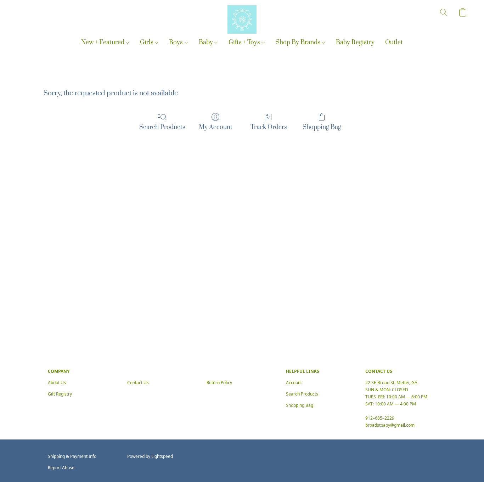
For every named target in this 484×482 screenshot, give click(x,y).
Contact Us (138, 383)
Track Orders (269, 127)
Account (294, 383)
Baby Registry (355, 42)
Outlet (394, 42)
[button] (242, 19)
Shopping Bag (322, 127)
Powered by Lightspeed (150, 456)
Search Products (162, 127)
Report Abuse (61, 468)
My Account (215, 127)
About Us (57, 383)
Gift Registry (60, 394)
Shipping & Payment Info (72, 456)
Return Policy (219, 383)
